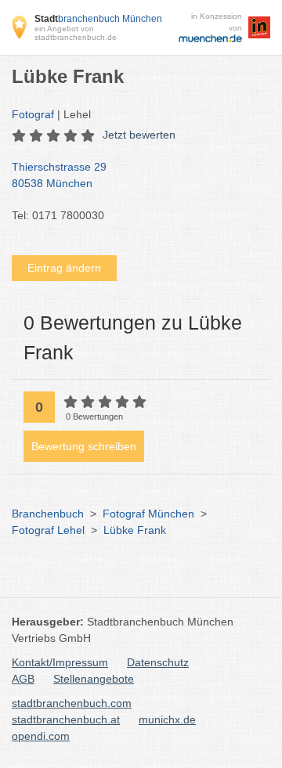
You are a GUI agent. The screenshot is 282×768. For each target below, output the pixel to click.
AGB (23, 678)
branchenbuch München (98, 18)
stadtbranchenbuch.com (72, 703)
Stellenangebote (93, 678)
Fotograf (33, 114)
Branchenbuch (48, 513)
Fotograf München (148, 513)
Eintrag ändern (64, 267)
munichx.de (167, 719)
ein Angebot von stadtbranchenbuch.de (75, 32)
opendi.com (41, 736)
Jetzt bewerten (139, 134)
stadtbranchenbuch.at (66, 719)
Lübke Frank (134, 530)
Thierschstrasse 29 (59, 174)
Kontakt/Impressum (60, 662)
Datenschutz (158, 662)
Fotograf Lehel (48, 530)
